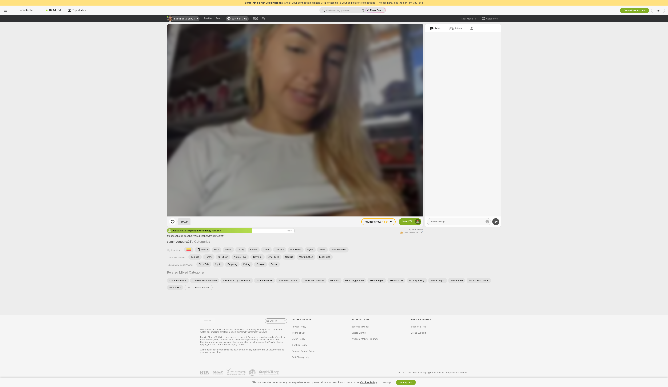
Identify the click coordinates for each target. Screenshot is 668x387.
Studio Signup (359, 333)
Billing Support (418, 333)
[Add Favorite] (172, 221)
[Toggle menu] (5, 10)
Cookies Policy (299, 345)
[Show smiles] (487, 222)
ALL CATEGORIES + (198, 287)
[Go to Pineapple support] (252, 372)
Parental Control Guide (303, 351)
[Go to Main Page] (27, 10)
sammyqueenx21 (179, 241)
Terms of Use (298, 333)
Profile (208, 18)
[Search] (362, 10)
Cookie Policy (368, 382)
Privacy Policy (299, 327)
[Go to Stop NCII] (269, 372)
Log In (658, 10)
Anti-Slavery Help (300, 357)
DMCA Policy (298, 339)
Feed (218, 18)
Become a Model (360, 327)
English (273, 321)
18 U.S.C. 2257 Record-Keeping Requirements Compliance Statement (433, 372)
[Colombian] (188, 249)
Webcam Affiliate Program (365, 339)
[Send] (495, 221)
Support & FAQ (418, 327)
